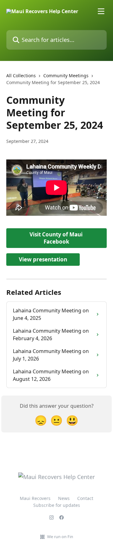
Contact (85, 498)
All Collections (21, 75)
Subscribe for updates (56, 505)
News (64, 498)
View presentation (43, 259)
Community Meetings (66, 75)
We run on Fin (60, 536)
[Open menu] (101, 11)
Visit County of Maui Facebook (57, 238)
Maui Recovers (35, 498)
